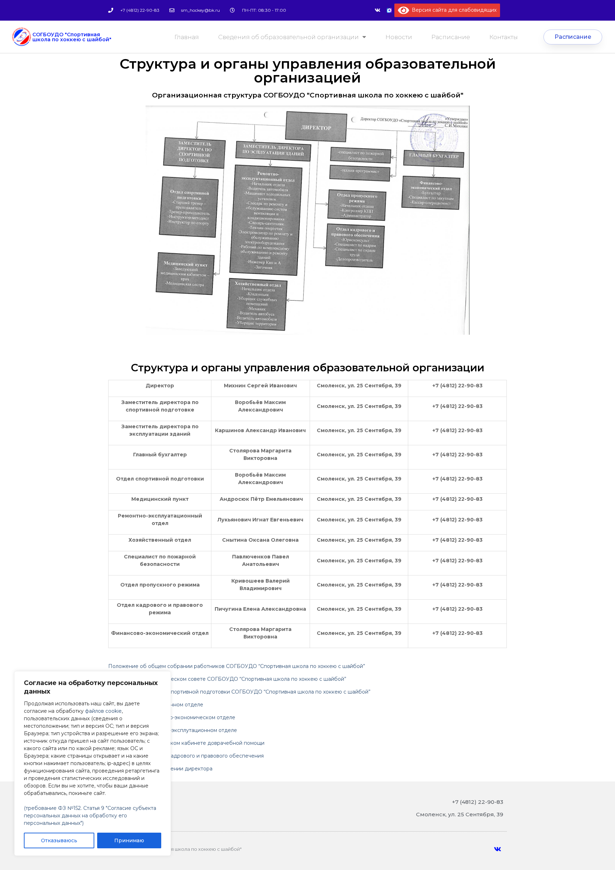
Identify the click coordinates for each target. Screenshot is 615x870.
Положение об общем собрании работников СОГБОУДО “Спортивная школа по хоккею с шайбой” (236, 666)
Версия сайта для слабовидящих (452, 10)
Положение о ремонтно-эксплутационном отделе (172, 730)
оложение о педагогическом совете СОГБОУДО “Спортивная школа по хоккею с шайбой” (229, 679)
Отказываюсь (59, 840)
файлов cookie (103, 711)
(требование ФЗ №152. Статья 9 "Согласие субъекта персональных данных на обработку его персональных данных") (90, 815)
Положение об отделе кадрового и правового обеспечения (186, 756)
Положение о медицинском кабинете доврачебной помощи (186, 743)
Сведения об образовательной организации (288, 37)
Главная (186, 37)
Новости (398, 37)
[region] (92, 763)
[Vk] (378, 10)
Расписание (450, 37)
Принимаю (129, 840)
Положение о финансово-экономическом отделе (171, 717)
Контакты (503, 37)
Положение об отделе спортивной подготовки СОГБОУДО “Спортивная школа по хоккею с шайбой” (239, 692)
